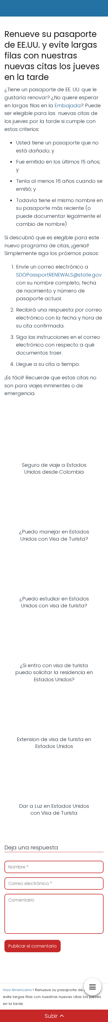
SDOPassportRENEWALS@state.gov (59, 274)
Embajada (68, 105)
